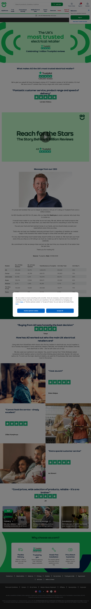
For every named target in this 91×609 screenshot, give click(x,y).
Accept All (60, 310)
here (21, 302)
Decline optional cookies (31, 310)
